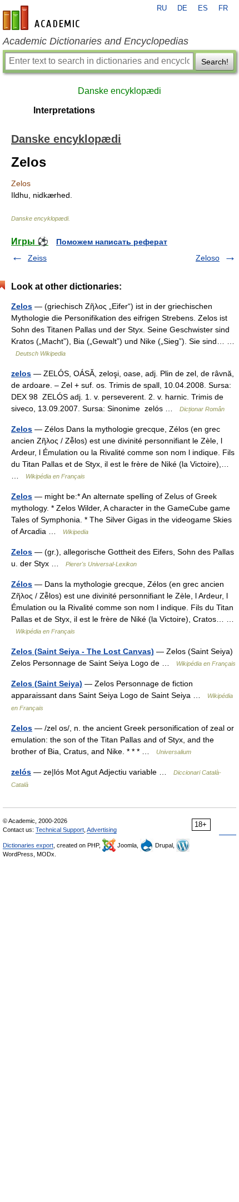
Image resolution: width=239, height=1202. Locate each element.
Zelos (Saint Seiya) (46, 683)
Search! (214, 61)
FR (223, 8)
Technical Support (60, 829)
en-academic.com (43, 18)
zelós (21, 771)
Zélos (21, 584)
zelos (21, 373)
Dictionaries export (28, 845)
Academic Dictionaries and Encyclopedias (95, 41)
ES (203, 8)
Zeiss (37, 257)
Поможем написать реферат (111, 241)
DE (182, 8)
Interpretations (64, 110)
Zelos (21, 306)
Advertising (102, 829)
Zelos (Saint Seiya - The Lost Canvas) (82, 651)
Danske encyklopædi (119, 91)
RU (162, 8)
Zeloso (208, 257)
